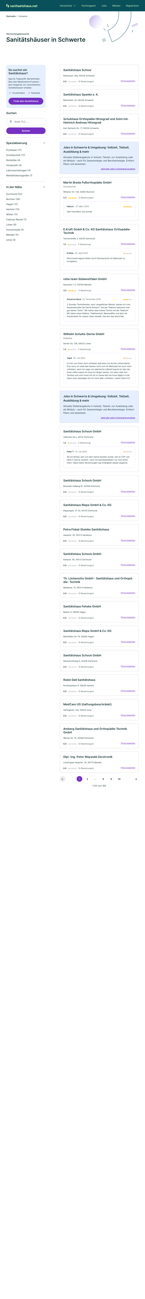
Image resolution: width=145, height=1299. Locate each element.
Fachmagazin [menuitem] (89, 5)
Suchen (26, 130)
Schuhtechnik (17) (15, 155)
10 (119, 779)
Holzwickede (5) (15, 229)
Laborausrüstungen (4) (18, 170)
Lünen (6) (11, 224)
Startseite (11, 16)
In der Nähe (14, 187)
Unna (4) (11, 239)
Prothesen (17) (14, 150)
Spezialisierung (16, 143)
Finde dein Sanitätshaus (26, 101)
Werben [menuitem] (116, 5)
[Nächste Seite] (136, 779)
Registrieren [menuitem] (132, 5)
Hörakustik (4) (14, 165)
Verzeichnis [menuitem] (66, 5)
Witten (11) (12, 214)
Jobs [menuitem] (104, 5)
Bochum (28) (13, 199)
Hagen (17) (12, 204)
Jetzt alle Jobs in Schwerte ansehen (118, 169)
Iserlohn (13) (12, 209)
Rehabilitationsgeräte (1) (19, 175)
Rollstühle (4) (13, 160)
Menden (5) (12, 234)
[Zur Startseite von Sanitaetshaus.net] (21, 5)
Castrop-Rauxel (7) (16, 219)
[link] (99, 75)
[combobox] (26, 121)
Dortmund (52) (14, 194)
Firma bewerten (128, 81)
